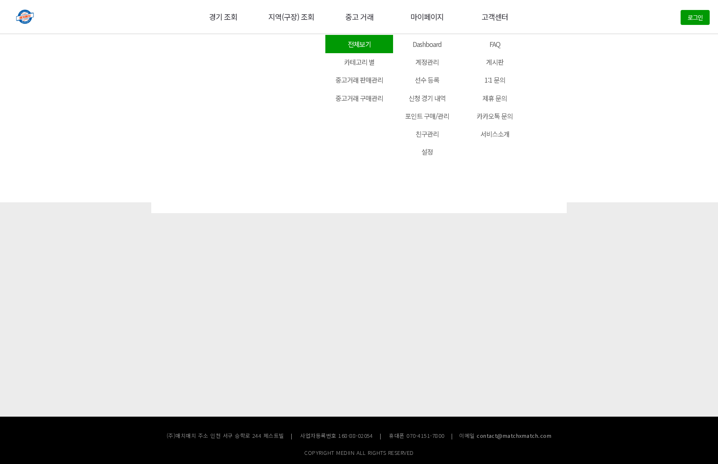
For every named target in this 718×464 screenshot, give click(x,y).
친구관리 (427, 134)
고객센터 (495, 16)
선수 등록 (427, 80)
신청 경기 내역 (427, 98)
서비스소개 (494, 134)
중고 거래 (359, 16)
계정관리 (427, 62)
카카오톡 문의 (495, 116)
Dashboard (427, 44)
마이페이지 (427, 16)
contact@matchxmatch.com (514, 435)
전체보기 (359, 44)
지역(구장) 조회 (291, 16)
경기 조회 (223, 16)
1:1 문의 (494, 80)
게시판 (495, 62)
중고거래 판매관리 (359, 80)
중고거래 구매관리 (359, 98)
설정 (427, 152)
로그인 (695, 17)
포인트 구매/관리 (427, 116)
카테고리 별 (359, 62)
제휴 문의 (494, 98)
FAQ (494, 44)
